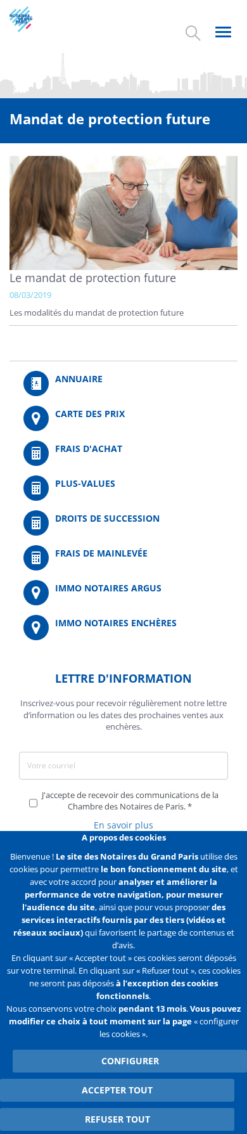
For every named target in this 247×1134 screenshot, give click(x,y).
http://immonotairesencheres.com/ (123, 627)
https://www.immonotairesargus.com (123, 592)
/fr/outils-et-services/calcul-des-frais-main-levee (123, 557)
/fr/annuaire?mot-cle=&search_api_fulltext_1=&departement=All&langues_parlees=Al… (123, 383)
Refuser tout (117, 1119)
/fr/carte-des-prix (123, 418)
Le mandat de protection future (93, 277)
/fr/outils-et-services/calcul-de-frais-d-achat (123, 453)
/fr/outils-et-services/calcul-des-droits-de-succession (123, 523)
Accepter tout (117, 1090)
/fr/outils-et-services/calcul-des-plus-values (123, 488)
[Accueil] (32, 19)
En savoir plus (123, 825)
